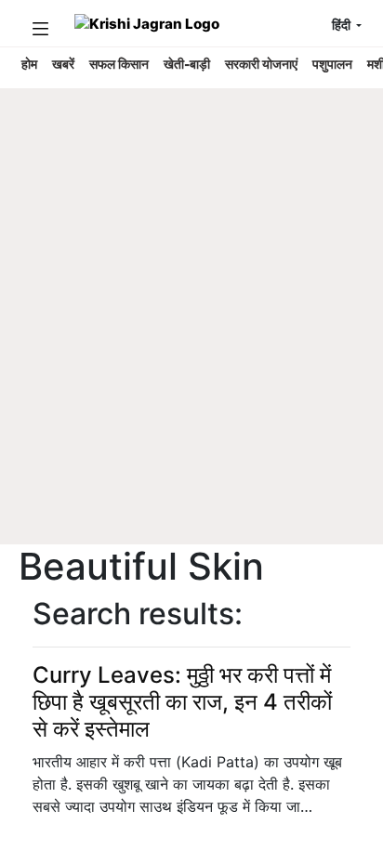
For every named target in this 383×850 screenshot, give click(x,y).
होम (29, 64)
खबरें (63, 64)
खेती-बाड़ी (187, 64)
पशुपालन (332, 64)
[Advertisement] (191, 344)
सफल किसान (119, 64)
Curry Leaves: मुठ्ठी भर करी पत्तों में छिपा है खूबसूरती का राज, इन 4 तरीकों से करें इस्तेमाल (182, 701)
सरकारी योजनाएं (261, 64)
